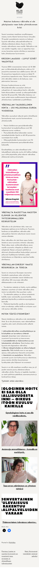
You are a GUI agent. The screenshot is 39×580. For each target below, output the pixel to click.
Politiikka (12, 542)
